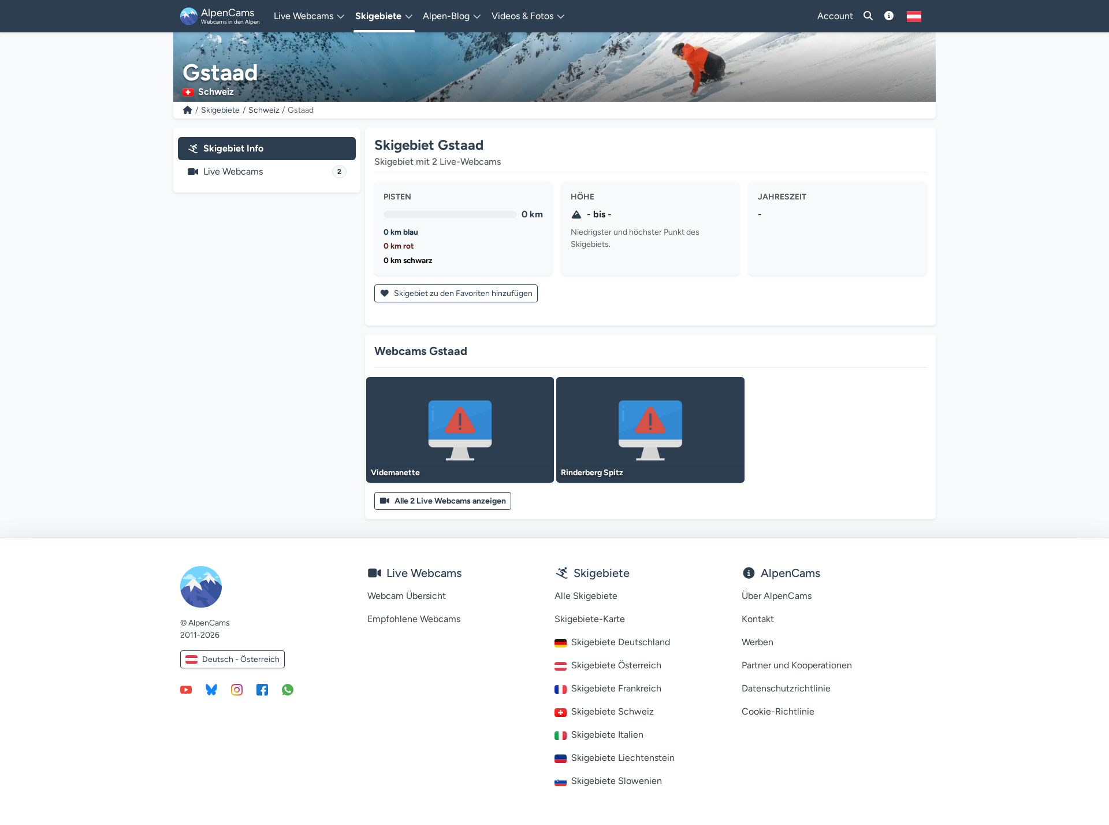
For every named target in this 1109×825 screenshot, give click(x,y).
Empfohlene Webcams (413, 618)
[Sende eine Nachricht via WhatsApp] (287, 689)
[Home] (188, 110)
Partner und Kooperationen (797, 665)
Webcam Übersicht (406, 595)
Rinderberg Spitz (592, 473)
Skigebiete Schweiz (612, 711)
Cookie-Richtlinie (778, 711)
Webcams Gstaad (420, 351)
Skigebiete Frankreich (616, 688)
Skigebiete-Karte (589, 618)
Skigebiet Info (233, 148)
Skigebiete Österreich (616, 665)
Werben (757, 642)
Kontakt (758, 618)
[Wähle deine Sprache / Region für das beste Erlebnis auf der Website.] (914, 16)
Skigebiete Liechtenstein (623, 757)
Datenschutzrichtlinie (786, 688)
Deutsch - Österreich (241, 659)
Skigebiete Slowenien (616, 780)
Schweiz (264, 110)
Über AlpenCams (777, 595)
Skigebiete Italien (607, 734)
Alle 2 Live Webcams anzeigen (450, 501)
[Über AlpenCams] (889, 16)
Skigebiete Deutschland (620, 642)
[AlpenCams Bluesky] (211, 689)
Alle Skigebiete (585, 595)
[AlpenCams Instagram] (237, 689)
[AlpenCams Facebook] (262, 689)
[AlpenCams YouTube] (186, 689)
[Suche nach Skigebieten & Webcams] (868, 16)
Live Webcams (272, 171)
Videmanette (395, 473)
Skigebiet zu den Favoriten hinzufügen (462, 293)
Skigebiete (220, 110)
